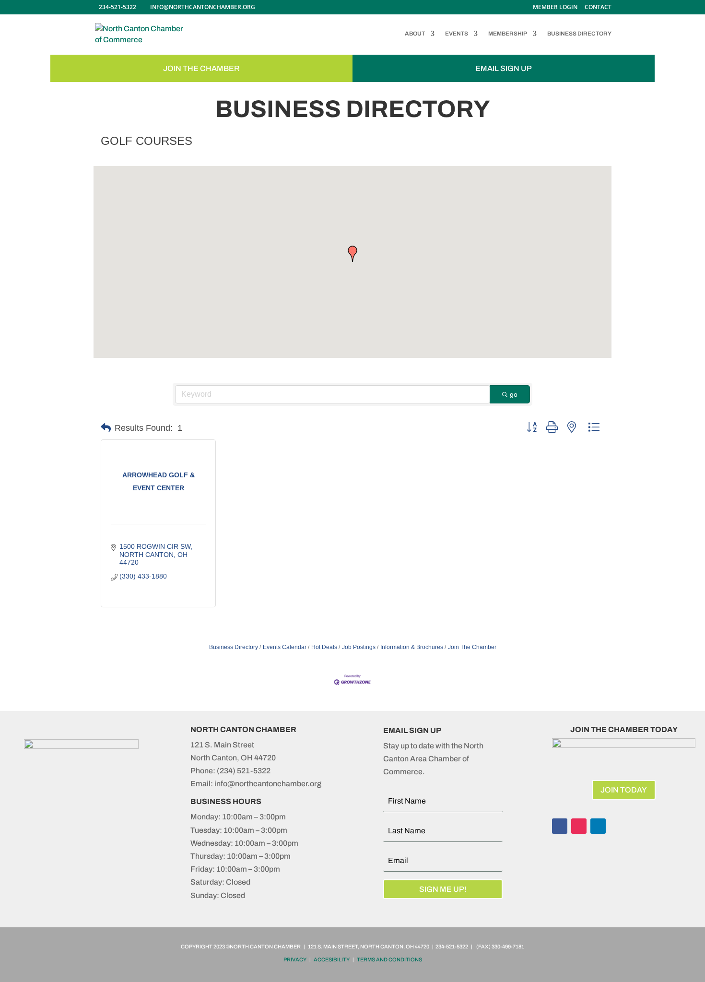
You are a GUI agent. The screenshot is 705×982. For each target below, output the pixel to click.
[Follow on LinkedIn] (598, 826)
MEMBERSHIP (507, 33)
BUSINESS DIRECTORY (579, 33)
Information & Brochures (411, 647)
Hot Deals (324, 647)
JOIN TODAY (623, 790)
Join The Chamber (472, 647)
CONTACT (598, 7)
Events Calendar (284, 647)
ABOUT (415, 33)
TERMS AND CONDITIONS (389, 959)
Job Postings (359, 647)
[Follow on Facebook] (559, 826)
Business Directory (233, 647)
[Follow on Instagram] (579, 826)
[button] (352, 254)
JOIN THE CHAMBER (201, 68)
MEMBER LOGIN (555, 7)
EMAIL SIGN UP (503, 68)
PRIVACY (294, 959)
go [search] (513, 394)
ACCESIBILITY (332, 959)
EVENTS (456, 33)
